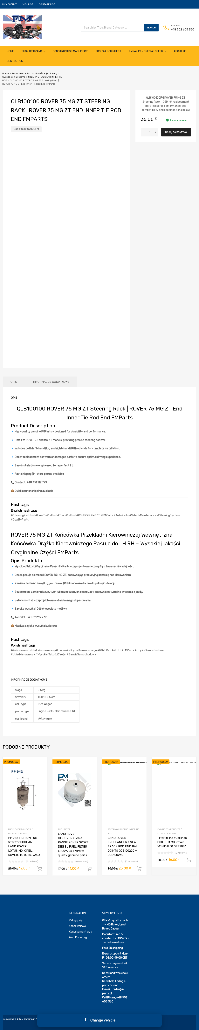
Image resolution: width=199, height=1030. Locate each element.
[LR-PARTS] (22, 38)
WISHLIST (28, 4)
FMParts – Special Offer (146, 51)
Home (10, 51)
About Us (180, 51)
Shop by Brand (32, 51)
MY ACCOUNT (9, 4)
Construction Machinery (70, 51)
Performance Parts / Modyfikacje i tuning (34, 73)
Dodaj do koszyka (176, 132)
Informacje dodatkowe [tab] (51, 382)
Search (151, 27)
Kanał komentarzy (80, 931)
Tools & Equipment (108, 51)
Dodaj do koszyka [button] (39, 868)
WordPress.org (78, 937)
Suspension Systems (13, 76)
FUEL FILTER (64, 829)
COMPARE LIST (47, 4)
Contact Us (15, 61)
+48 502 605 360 (180, 29)
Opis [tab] (13, 382)
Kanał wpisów (77, 926)
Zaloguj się (75, 920)
